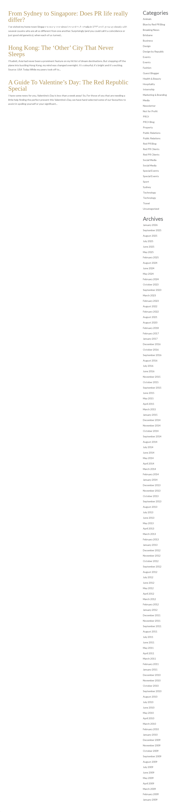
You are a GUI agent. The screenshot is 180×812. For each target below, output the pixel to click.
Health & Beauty (152, 78)
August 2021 (150, 317)
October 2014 (151, 430)
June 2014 (148, 452)
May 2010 (148, 712)
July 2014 (148, 447)
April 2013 (148, 528)
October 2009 (151, 750)
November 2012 (151, 555)
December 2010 (151, 674)
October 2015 (151, 382)
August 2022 (150, 306)
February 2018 (151, 327)
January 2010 (150, 734)
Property (148, 127)
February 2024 (151, 279)
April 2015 (148, 403)
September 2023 (152, 289)
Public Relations (151, 132)
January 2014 (150, 479)
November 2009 (151, 745)
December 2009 (151, 739)
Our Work (77, 27)
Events (147, 56)
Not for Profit (150, 111)
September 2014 (152, 436)
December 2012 (151, 550)
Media (146, 100)
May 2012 (148, 588)
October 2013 (151, 496)
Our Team (52, 27)
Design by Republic (153, 51)
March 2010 (149, 723)
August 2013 (150, 506)
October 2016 (151, 349)
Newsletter (149, 105)
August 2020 (150, 322)
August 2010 (150, 696)
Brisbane (148, 35)
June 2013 (148, 517)
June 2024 (148, 268)
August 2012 (150, 571)
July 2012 (148, 577)
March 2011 (149, 658)
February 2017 (151, 333)
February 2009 (151, 794)
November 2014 (151, 425)
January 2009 (150, 799)
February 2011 (151, 664)
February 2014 (151, 474)
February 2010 (151, 729)
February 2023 (151, 300)
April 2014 (148, 463)
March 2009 (149, 788)
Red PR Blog (149, 143)
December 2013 (151, 485)
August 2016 (150, 360)
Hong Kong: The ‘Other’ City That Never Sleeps (60, 51)
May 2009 (148, 777)
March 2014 (149, 468)
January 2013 (150, 544)
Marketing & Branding (155, 94)
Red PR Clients (151, 149)
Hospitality (149, 84)
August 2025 (150, 235)
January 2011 (150, 669)
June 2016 (148, 371)
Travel (146, 203)
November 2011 (151, 620)
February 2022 (151, 311)
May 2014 (148, 458)
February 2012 (151, 604)
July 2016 (148, 365)
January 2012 (150, 609)
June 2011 (148, 642)
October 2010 (151, 685)
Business (148, 40)
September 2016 (152, 355)
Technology (149, 192)
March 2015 (149, 409)
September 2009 (152, 756)
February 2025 (151, 257)
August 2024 (150, 262)
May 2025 (148, 252)
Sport (146, 181)
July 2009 (148, 767)
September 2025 (152, 230)
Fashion (147, 67)
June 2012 (148, 582)
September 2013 (152, 501)
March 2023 (149, 295)
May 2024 (148, 273)
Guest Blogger (151, 73)
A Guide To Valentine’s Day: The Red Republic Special (68, 85)
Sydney (147, 187)
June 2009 (148, 772)
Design (147, 46)
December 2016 (151, 344)
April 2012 (148, 593)
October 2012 (151, 561)
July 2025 (148, 241)
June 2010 (148, 707)
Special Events (151, 170)
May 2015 (148, 398)
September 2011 (152, 626)
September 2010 (152, 691)
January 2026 (150, 224)
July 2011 (148, 636)
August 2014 (150, 441)
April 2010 (148, 718)
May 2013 (148, 523)
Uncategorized (151, 208)
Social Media (149, 159)
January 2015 (150, 414)
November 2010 (151, 680)
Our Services (102, 27)
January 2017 (150, 338)
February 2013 (151, 539)
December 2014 (151, 420)
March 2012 (149, 599)
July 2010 (148, 702)
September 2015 (152, 387)
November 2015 (151, 376)
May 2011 (148, 647)
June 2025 (148, 246)
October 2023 (151, 284)
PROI (146, 116)
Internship (149, 89)
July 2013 (148, 512)
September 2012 (152, 566)
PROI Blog (149, 121)
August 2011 (150, 631)
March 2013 (149, 533)
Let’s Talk (128, 27)
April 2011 (148, 653)
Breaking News (151, 29)
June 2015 (148, 392)
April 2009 (148, 783)
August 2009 (150, 761)
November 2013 (151, 490)
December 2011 (151, 615)
